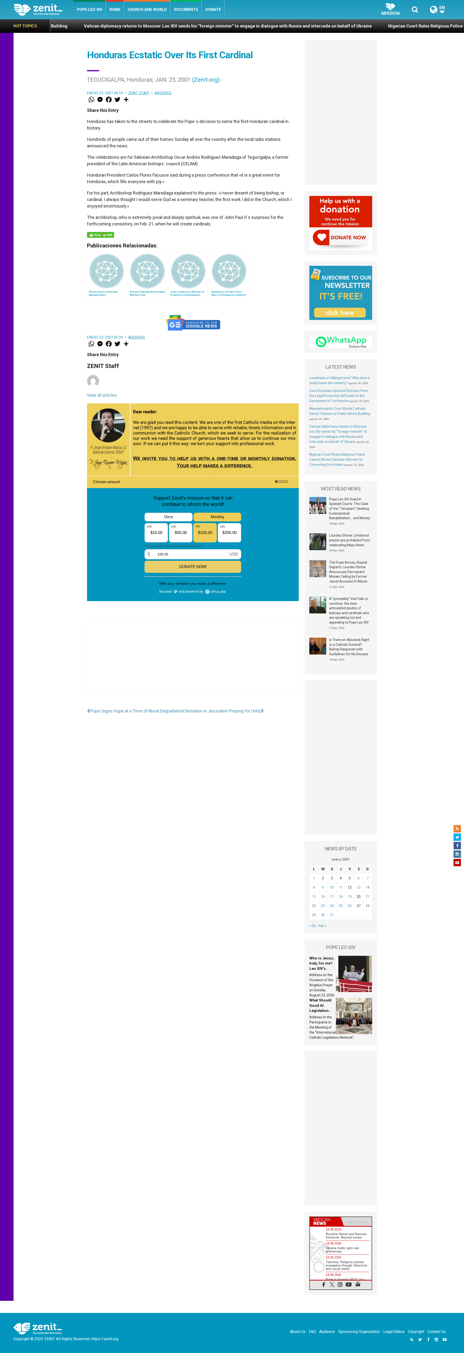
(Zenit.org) (206, 79)
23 (323, 906)
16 (323, 897)
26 (350, 906)
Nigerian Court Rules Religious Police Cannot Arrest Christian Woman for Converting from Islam (337, 460)
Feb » (322, 926)
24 (332, 906)
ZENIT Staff (139, 93)
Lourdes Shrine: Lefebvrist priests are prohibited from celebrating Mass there (349, 540)
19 (350, 897)
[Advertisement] (193, 664)
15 (314, 897)
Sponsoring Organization (359, 1331)
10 (332, 887)
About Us (297, 1331)
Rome (114, 9)
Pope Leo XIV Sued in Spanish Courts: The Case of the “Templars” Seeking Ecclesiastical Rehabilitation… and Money (349, 508)
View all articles (102, 395)
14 (368, 887)
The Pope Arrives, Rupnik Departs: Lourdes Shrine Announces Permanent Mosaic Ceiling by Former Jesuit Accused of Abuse (348, 572)
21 (368, 897)
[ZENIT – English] (43, 9)
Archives (163, 93)
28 (368, 906)
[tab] (325, 1221)
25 (341, 906)
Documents (186, 9)
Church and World (147, 9)
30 (323, 915)
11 (341, 887)
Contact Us (437, 1331)
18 (341, 897)
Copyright (416, 1331)
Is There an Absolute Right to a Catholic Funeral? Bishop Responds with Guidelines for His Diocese (349, 647)
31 (332, 915)
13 (359, 887)
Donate (213, 9)
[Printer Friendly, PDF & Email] (100, 235)
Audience (327, 1331)
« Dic (312, 926)
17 (332, 897)
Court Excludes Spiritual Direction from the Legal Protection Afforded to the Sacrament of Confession (338, 396)
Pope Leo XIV (89, 9)
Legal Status (394, 1331)
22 (314, 906)
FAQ (312, 1331)
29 (314, 915)
